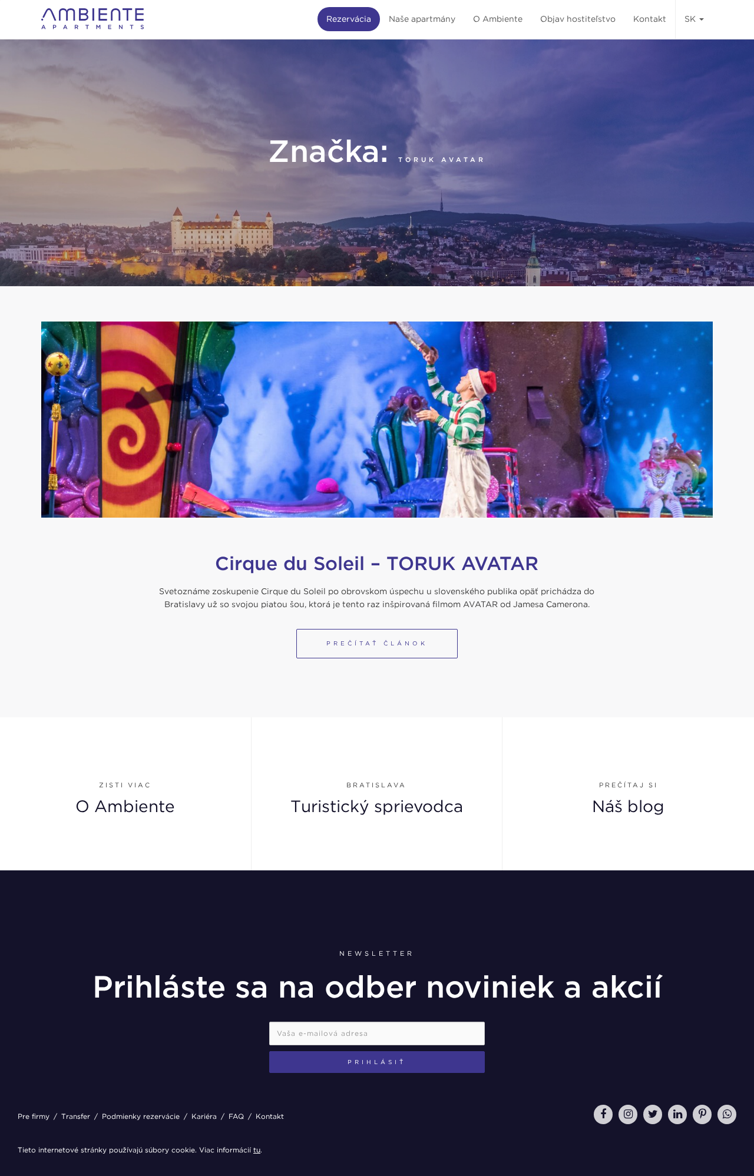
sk (691, 19)
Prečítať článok (377, 643)
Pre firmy (33, 1116)
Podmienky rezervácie (141, 1116)
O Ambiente (497, 19)
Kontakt (649, 19)
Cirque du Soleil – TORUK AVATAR (376, 563)
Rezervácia (348, 19)
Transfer (75, 1116)
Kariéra (204, 1116)
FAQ (236, 1116)
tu (256, 1149)
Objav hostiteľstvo (578, 19)
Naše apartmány (422, 19)
